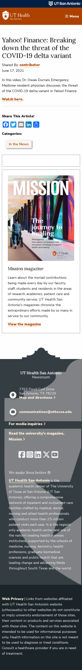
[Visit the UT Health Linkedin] (38, 456)
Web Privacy (12, 599)
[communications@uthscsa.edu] (13, 412)
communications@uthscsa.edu (45, 412)
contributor (29, 64)
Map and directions (35, 397)
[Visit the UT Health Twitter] (46, 456)
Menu (74, 16)
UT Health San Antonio (29, 480)
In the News (19, 144)
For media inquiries (26, 423)
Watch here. (12, 99)
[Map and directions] (13, 395)
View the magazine (24, 324)
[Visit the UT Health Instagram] (30, 456)
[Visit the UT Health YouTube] (54, 456)
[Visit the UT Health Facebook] (21, 456)
